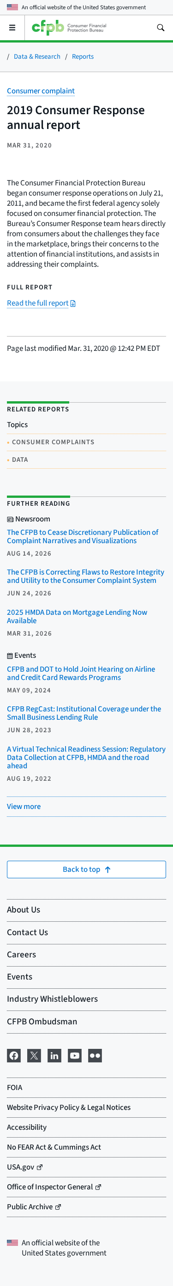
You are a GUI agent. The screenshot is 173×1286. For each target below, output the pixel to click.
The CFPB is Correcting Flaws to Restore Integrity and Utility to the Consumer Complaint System (85, 576)
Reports (83, 56)
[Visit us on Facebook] (14, 1054)
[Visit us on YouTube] (75, 1054)
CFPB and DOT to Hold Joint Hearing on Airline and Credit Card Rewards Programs (81, 673)
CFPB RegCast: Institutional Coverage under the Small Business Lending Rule (84, 713)
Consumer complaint (41, 91)
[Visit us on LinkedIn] (54, 1054)
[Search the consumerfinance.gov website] (160, 27)
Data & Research (37, 56)
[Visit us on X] (34, 1054)
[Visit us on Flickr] (95, 1054)
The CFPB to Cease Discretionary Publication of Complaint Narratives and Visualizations (82, 536)
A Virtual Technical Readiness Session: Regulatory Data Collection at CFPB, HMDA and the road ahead (86, 758)
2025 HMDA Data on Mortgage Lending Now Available (77, 616)
